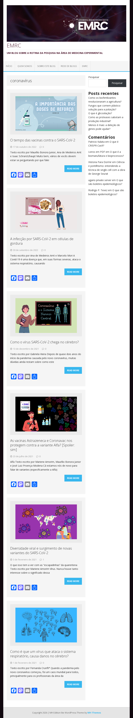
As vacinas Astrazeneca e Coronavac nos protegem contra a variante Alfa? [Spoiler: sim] (42, 445)
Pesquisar (93, 77)
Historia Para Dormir (100, 162)
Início (9, 66)
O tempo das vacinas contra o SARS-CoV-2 (42, 140)
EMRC (85, 66)
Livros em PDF (96, 151)
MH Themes (94, 712)
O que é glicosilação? (100, 113)
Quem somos (24, 66)
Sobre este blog (46, 66)
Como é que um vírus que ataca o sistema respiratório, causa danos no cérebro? (43, 653)
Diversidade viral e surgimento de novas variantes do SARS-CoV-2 (41, 550)
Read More (73, 168)
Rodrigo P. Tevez (97, 190)
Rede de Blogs (69, 66)
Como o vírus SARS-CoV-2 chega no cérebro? (44, 342)
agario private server (99, 180)
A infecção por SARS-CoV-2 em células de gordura (41, 241)
